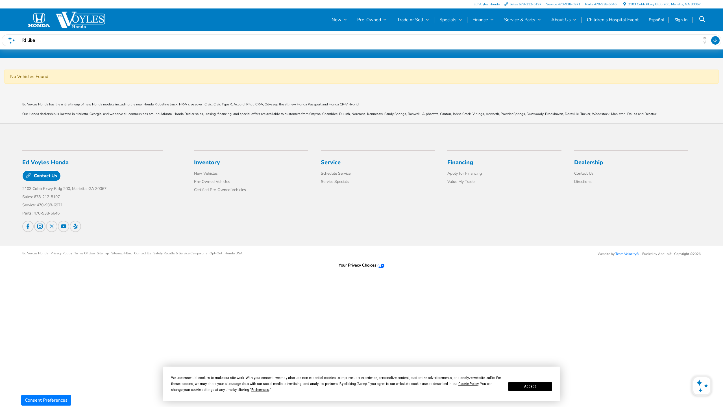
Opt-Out (216, 253)
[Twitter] (51, 226)
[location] (624, 4)
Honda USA (234, 253)
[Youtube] (63, 226)
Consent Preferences (46, 400)
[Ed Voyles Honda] (70, 19)
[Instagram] (39, 226)
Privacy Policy (61, 253)
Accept (530, 386)
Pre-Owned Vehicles (212, 181)
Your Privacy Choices (358, 265)
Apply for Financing (464, 173)
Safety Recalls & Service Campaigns (180, 253)
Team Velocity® (627, 254)
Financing (460, 162)
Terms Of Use (84, 253)
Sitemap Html (121, 253)
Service (331, 162)
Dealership (588, 162)
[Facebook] (28, 226)
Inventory (207, 162)
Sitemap (103, 253)
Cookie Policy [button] (468, 384)
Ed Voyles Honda (35, 253)
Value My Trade (460, 181)
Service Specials (335, 181)
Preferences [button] (260, 390)
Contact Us (45, 176)
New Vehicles (206, 173)
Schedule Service (335, 173)
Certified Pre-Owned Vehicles (220, 189)
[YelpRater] (75, 226)
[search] (702, 19)
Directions (583, 181)
